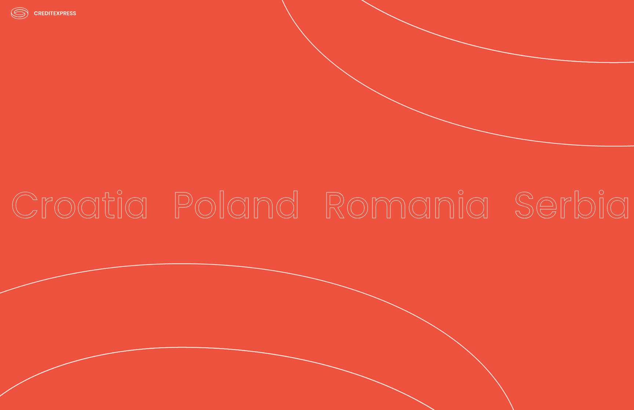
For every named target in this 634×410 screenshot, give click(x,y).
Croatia (80, 205)
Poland (236, 205)
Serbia (572, 205)
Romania (407, 205)
